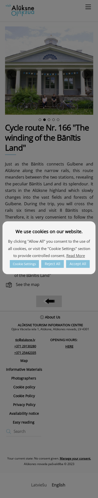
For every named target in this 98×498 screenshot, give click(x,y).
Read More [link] (75, 255)
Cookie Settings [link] (24, 264)
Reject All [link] (52, 263)
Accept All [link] (78, 263)
